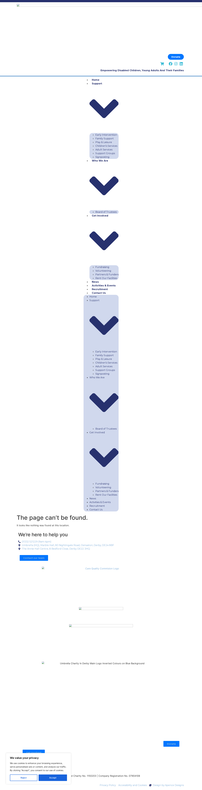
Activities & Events (104, 285)
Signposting (102, 157)
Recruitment (100, 289)
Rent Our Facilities (106, 278)
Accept (52, 777)
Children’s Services (106, 146)
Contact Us (99, 293)
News (95, 281)
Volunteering (103, 270)
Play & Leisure (103, 142)
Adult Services (103, 149)
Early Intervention (106, 134)
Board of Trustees (106, 212)
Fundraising (102, 267)
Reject (24, 777)
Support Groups (105, 153)
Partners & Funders (107, 274)
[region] (38, 768)
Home (95, 79)
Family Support (104, 138)
